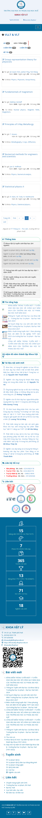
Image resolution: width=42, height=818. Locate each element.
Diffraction (32, 142)
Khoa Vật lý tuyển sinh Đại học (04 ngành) (18, 244)
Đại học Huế (10, 788)
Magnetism (6, 112)
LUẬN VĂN (9, 48)
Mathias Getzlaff (16, 102)
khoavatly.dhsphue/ (30, 20)
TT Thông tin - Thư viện (19, 229)
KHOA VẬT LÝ (11, 805)
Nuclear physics (20, 110)
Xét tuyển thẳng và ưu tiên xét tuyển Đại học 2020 (19, 278)
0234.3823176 (29, 468)
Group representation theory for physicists (19, 60)
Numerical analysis (24, 174)
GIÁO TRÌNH (20, 43)
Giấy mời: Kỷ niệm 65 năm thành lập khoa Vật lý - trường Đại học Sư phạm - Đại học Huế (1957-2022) (22, 747)
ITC (14, 807)
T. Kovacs (13, 134)
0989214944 (29, 473)
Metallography (16, 142)
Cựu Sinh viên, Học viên (14, 790)
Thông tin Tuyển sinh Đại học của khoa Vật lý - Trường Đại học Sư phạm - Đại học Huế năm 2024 (24, 318)
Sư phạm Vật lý (14, 760)
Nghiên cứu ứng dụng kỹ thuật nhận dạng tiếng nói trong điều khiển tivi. (21, 382)
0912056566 (15, 20)
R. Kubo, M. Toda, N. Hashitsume (22, 197)
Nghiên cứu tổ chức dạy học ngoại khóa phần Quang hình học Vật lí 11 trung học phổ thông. (21, 401)
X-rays (25, 142)
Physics (14, 80)
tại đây (31, 250)
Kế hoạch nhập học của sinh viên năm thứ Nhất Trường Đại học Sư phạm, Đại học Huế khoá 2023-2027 (19, 294)
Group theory (30, 80)
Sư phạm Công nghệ (16, 765)
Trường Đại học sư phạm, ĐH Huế (18, 785)
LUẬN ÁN (25, 48)
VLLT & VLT (12, 34)
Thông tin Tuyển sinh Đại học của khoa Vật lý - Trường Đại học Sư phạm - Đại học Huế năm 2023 (23, 732)
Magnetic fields (33, 110)
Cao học (11, 770)
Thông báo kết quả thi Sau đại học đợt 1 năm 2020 (20, 271)
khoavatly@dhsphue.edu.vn (14, 640)
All (6, 43)
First (14, 218)
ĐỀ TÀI (7, 52)
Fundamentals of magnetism (18, 92)
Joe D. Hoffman (15, 167)
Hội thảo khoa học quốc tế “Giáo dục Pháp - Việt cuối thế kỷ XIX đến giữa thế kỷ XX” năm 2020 (20, 285)
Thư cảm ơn (10, 737)
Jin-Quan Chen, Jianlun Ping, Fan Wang (24, 72)
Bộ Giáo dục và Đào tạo (15, 793)
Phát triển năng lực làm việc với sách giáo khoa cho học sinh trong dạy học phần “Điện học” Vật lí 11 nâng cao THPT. (21, 426)
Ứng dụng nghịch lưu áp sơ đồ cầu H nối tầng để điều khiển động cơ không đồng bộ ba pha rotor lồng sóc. (21, 392)
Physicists (21, 80)
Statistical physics (23, 204)
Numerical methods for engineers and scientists (20, 155)
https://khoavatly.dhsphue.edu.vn (16, 643)
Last (4, 222)
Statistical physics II (14, 186)
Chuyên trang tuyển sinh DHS (16, 783)
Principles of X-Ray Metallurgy (19, 124)
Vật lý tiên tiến (14, 767)
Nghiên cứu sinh (14, 772)
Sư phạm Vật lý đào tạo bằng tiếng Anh (23, 762)
